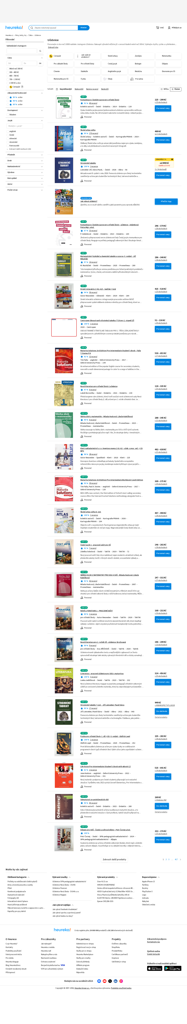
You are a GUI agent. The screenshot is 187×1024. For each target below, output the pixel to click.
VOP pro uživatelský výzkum (52, 969)
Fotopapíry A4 (13, 898)
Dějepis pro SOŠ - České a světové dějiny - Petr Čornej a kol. (105, 830)
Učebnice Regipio (59, 895)
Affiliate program (82, 965)
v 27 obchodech (161, 580)
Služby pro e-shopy (83, 951)
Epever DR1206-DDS (105, 901)
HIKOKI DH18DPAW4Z (106, 885)
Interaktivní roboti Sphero (18, 901)
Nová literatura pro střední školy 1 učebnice (98, 386)
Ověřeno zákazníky (119, 943)
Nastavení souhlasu (48, 958)
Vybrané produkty (106, 877)
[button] (22, 50)
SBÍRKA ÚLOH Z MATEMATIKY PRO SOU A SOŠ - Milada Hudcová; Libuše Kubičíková (114, 585)
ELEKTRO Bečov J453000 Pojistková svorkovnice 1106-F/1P (116, 898)
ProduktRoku (117, 951)
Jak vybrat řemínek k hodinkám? (64, 909)
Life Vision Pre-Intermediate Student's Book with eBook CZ (105, 766)
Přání (10, 888)
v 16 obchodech (161, 613)
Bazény (145, 888)
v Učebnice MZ (161, 800)
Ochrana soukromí (48, 961)
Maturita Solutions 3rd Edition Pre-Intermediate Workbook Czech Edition (111, 480)
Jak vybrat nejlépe (61, 905)
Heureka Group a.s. (82, 988)
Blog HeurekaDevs (13, 965)
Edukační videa (82, 969)
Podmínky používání (13, 951)
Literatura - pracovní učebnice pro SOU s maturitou (102, 673)
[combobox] (53, 27)
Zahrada (145, 898)
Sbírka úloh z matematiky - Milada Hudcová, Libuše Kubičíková (106, 416)
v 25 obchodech (161, 389)
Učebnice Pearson (59, 888)
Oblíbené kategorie (17, 877)
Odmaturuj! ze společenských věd (94, 799)
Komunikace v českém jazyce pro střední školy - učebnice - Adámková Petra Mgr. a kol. (109, 226)
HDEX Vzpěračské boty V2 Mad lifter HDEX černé (116, 891)
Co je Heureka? (11, 943)
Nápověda (80, 972)
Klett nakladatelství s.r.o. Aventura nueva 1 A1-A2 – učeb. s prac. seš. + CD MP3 (111, 449)
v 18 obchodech (161, 547)
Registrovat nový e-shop (86, 947)
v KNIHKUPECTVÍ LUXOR (165, 705)
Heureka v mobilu (48, 947)
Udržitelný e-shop (119, 961)
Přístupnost (10, 972)
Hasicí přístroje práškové (17, 904)
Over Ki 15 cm (102, 881)
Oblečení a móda (148, 904)
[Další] (180, 859)
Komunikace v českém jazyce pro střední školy (99, 100)
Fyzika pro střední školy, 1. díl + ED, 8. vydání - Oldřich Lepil (105, 736)
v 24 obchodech (161, 260)
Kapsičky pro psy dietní (17, 911)
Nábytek (145, 901)
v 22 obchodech (161, 102)
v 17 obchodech (161, 356)
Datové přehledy (83, 961)
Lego (144, 895)
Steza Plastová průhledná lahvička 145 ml (113, 895)
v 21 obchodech (161, 420)
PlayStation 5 (147, 891)
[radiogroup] (25, 101)
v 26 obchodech (161, 228)
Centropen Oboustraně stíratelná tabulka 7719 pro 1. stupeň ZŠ (107, 320)
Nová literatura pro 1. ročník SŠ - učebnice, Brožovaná (103, 642)
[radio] (8, 97)
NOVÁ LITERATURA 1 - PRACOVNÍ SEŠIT (96, 611)
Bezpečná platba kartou (50, 965)
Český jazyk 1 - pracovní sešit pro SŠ (95, 545)
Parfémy (145, 885)
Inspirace (115, 958)
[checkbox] (8, 69)
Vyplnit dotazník (153, 954)
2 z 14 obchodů (161, 169)
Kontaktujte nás (153, 942)
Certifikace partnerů (120, 954)
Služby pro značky (83, 958)
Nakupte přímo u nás (49, 954)
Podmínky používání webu (121, 988)
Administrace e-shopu (85, 943)
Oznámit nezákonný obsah (16, 969)
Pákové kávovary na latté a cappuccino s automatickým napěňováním (26, 908)
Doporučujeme (149, 877)
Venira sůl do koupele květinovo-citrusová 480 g (116, 888)
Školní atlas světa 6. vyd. (90, 512)
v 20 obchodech (161, 323)
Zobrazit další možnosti (18, 149)
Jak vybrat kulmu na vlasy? (62, 916)
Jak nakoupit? (46, 943)
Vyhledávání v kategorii (16, 46)
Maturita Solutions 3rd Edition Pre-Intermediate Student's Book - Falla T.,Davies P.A (110, 352)
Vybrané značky (60, 877)
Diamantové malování (16, 895)
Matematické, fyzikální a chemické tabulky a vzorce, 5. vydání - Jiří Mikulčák (108, 257)
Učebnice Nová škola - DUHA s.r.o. (65, 891)
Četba (30, 35)
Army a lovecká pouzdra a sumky (20, 885)
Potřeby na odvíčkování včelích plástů (22, 881)
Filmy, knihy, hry (20, 35)
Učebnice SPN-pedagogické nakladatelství (69, 881)
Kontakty (9, 947)
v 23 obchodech (161, 292)
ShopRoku (116, 947)
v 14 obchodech (161, 770)
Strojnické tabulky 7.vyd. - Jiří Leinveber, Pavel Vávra (102, 705)
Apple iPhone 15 (148, 881)
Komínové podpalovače (17, 891)
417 (176, 859)
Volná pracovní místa (14, 954)
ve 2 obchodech (161, 134)
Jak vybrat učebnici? (88, 201)
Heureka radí (46, 951)
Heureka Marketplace (84, 954)
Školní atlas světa (87, 130)
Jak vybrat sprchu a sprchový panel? (66, 913)
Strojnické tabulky (88, 163)
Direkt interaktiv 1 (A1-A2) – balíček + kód (98, 289)
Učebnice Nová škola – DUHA (63, 885)
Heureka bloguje (12, 961)
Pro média (9, 958)
